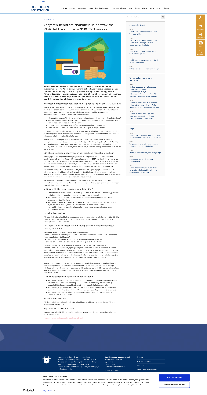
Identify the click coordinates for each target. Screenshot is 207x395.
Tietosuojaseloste (112, 371)
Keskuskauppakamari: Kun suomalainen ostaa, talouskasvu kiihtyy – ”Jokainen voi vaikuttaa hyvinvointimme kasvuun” (144, 105)
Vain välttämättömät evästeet (174, 384)
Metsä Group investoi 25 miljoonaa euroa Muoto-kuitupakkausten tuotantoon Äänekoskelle (143, 42)
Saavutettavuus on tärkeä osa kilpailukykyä (141, 160)
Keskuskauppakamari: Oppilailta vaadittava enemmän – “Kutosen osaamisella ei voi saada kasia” (142, 116)
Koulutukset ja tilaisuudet (99, 8)
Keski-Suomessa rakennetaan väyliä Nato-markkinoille (143, 61)
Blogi (158, 8)
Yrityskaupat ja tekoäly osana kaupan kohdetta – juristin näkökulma (143, 145)
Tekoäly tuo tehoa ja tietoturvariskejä (144, 69)
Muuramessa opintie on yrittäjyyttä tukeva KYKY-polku (143, 52)
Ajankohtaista (148, 8)
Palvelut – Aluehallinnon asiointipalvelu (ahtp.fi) (63, 318)
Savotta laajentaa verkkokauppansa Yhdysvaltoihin (143, 33)
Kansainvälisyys (119, 8)
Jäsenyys (82, 8)
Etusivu (140, 357)
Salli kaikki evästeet (174, 377)
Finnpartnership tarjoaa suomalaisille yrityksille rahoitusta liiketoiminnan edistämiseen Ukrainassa (143, 170)
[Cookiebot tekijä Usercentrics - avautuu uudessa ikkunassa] (28, 390)
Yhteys (166, 8)
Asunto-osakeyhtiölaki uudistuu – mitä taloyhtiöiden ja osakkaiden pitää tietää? (145, 136)
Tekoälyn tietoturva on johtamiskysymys (145, 153)
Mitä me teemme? (68, 8)
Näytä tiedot (47, 391)
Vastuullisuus (134, 8)
